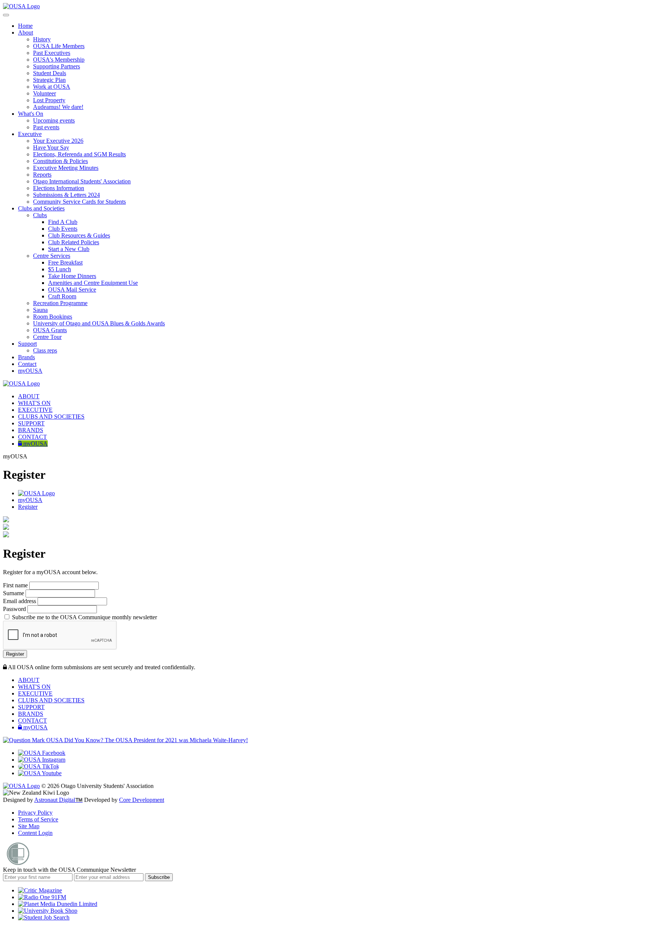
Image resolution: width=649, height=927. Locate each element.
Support (27, 343)
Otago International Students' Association (82, 181)
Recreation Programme (60, 303)
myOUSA (30, 370)
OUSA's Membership (59, 59)
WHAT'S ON (34, 403)
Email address (20, 601)
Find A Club (62, 222)
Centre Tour (47, 337)
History (42, 39)
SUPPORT (31, 423)
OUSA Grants (50, 330)
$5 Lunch (59, 269)
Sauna (40, 310)
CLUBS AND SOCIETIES (51, 416)
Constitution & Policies (60, 161)
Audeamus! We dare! (58, 107)
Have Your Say (51, 147)
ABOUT (28, 396)
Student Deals (49, 73)
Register (28, 507)
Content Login (35, 833)
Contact (27, 364)
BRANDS (30, 430)
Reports (42, 174)
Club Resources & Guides (79, 235)
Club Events (62, 228)
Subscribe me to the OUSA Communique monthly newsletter (84, 617)
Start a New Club (68, 249)
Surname (14, 593)
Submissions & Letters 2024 (66, 195)
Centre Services (51, 256)
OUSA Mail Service (72, 289)
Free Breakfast (65, 262)
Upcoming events (54, 120)
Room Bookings (52, 316)
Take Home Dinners (72, 276)
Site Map (28, 826)
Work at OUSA (51, 86)
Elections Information (58, 188)
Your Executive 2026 (58, 141)
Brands (26, 357)
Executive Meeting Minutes (65, 168)
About (25, 32)
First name (16, 585)
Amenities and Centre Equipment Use (93, 283)
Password (15, 609)
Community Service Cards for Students (79, 201)
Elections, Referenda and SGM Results (79, 154)
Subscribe (159, 877)
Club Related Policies (73, 242)
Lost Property (49, 100)
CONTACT (32, 437)
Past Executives (51, 53)
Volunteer (44, 93)
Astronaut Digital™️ (58, 800)
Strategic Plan (49, 80)
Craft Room (62, 296)
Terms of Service (38, 819)
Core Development (141, 800)
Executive (30, 134)
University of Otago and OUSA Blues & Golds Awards (99, 323)
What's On (30, 113)
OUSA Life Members (59, 46)
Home (25, 26)
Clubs (40, 215)
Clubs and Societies (41, 208)
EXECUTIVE (35, 410)
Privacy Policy (35, 812)
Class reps (45, 350)
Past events (46, 127)
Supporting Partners (56, 66)
